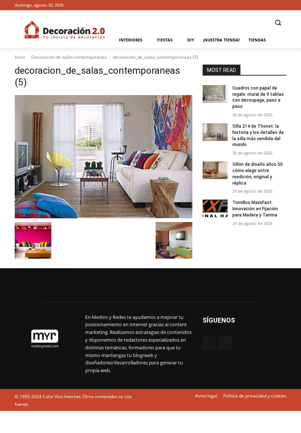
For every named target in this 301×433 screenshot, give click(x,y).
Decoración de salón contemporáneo (69, 57)
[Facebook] (272, 5)
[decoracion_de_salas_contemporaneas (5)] (103, 156)
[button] (277, 22)
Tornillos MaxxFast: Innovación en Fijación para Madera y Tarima (255, 209)
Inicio (20, 57)
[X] (282, 5)
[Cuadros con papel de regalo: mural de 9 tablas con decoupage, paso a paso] (215, 94)
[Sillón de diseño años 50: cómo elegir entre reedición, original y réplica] (215, 170)
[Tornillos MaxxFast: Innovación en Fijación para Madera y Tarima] (215, 208)
